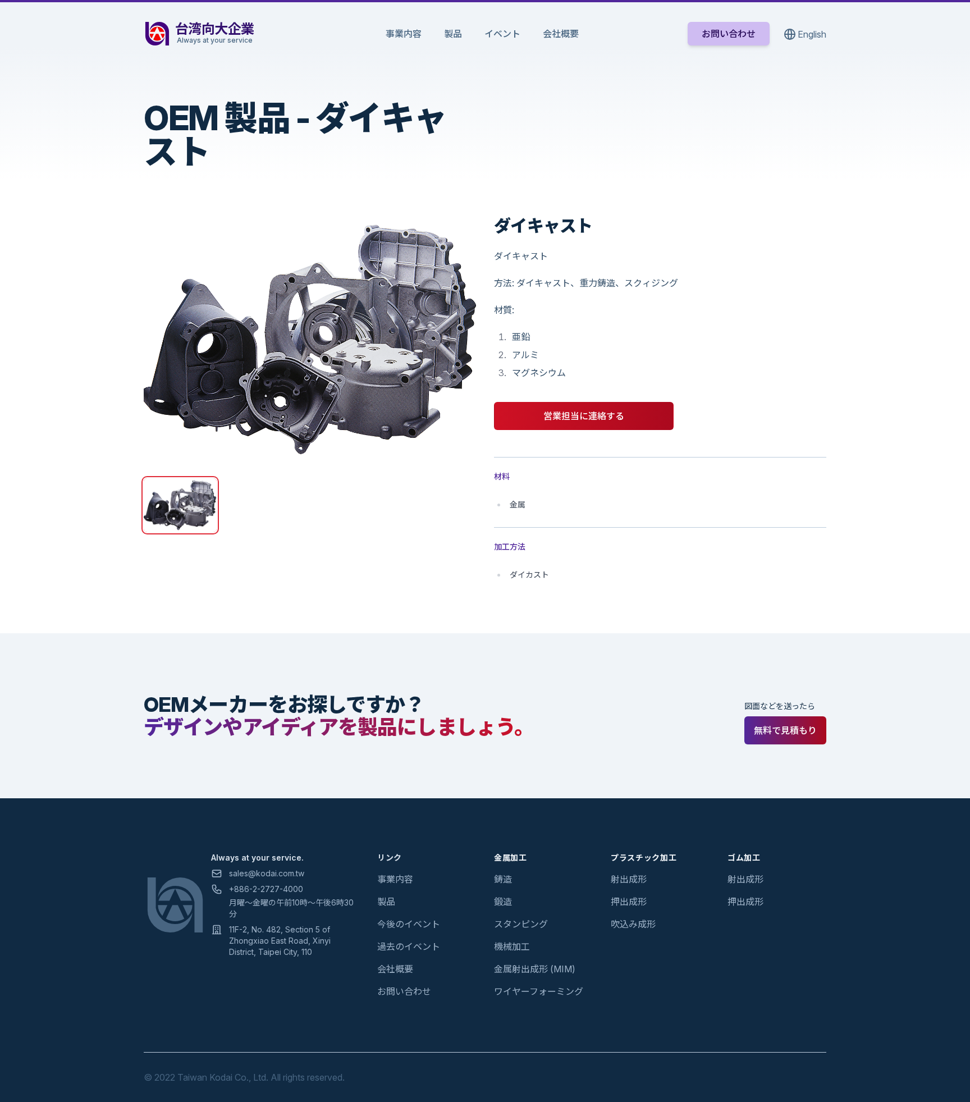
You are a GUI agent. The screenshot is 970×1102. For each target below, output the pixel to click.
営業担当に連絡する (583, 416)
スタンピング (521, 924)
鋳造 (503, 879)
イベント (502, 33)
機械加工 (512, 946)
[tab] (180, 505)
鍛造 (503, 901)
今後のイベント (408, 924)
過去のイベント (408, 946)
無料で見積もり (785, 730)
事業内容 (404, 33)
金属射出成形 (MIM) (534, 969)
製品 (453, 33)
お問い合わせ (729, 33)
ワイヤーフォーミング (538, 991)
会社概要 (561, 33)
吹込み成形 (633, 924)
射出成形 (629, 879)
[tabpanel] (310, 340)
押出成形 (629, 901)
